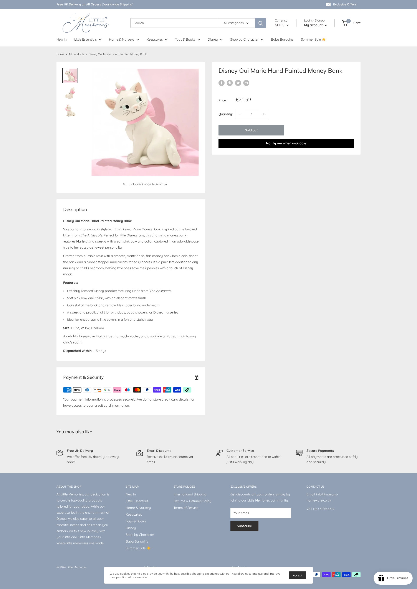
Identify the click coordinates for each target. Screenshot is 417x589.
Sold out (251, 130)
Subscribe (244, 526)
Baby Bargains (282, 39)
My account (314, 25)
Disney (213, 39)
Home (60, 54)
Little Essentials (85, 39)
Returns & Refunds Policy (192, 501)
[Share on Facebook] (221, 83)
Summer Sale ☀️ (313, 39)
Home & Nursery (121, 39)
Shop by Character (244, 39)
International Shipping (190, 494)
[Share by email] (246, 83)
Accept (297, 575)
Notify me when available (286, 143)
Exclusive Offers (345, 4)
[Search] (260, 23)
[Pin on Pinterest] (230, 83)
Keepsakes (155, 39)
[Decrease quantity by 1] (240, 114)
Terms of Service (186, 508)
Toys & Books (185, 39)
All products (76, 54)
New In (61, 39)
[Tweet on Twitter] (238, 83)
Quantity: (225, 114)
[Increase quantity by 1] (263, 114)
